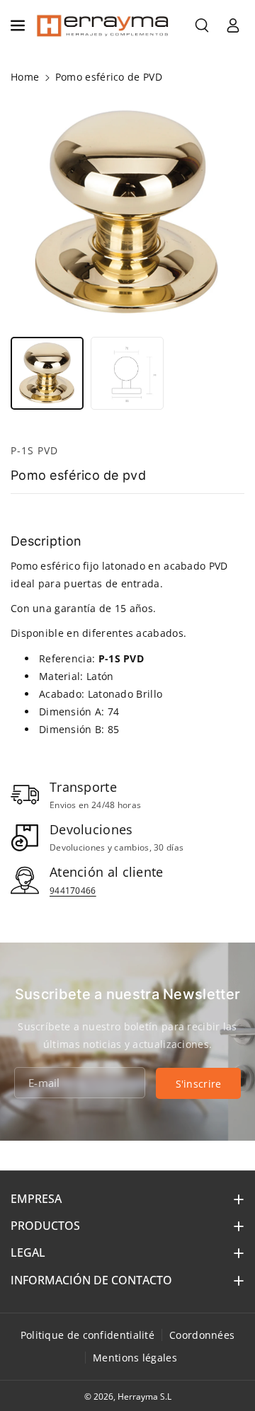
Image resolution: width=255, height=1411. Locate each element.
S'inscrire (199, 1083)
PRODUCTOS (45, 1225)
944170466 (73, 891)
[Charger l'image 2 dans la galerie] (127, 373)
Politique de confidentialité (87, 1335)
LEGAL (28, 1252)
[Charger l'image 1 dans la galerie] (47, 373)
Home (25, 76)
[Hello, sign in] (233, 25)
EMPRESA (36, 1198)
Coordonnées (201, 1335)
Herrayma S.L (144, 1396)
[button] (19, 25)
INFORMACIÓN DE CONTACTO (91, 1280)
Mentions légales (135, 1357)
